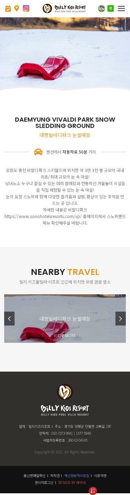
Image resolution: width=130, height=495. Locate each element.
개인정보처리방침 (76, 475)
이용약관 (100, 475)
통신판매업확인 (34, 475)
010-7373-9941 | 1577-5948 (71, 433)
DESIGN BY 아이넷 (72, 482)
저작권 (55, 475)
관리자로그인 (44, 482)
